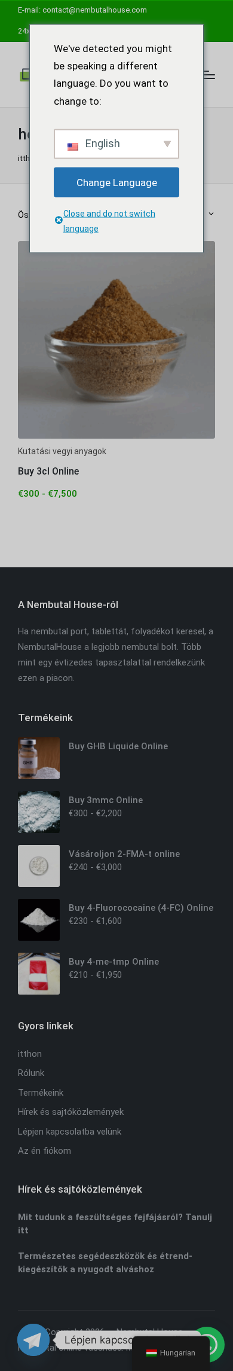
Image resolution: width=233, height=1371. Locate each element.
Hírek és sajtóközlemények (71, 1111)
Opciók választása (116, 437)
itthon (28, 158)
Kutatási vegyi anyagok (62, 451)
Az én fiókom (44, 1150)
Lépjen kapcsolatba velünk (69, 1131)
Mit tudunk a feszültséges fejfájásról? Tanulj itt (115, 1224)
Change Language (116, 182)
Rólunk (31, 1073)
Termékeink (40, 1092)
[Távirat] (33, 1340)
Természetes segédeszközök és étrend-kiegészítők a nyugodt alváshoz (105, 1263)
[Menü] (207, 75)
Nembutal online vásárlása (70, 1347)
